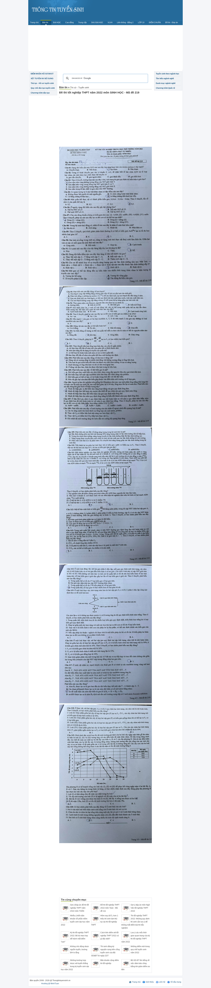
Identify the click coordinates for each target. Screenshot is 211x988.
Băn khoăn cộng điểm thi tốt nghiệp (109, 961)
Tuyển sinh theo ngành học (167, 74)
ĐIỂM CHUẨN (155, 22)
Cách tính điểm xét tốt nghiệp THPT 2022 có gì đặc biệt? (109, 935)
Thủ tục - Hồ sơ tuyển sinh (42, 83)
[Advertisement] (105, 48)
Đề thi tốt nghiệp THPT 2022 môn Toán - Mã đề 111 (109, 908)
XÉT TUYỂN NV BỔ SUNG (42, 78)
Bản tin (45, 22)
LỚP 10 (141, 22)
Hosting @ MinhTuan (50, 983)
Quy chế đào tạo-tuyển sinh (43, 88)
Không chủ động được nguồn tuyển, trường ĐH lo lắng (79, 949)
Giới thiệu (150, 982)
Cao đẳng (69, 22)
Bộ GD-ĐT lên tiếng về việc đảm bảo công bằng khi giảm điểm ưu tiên (135, 965)
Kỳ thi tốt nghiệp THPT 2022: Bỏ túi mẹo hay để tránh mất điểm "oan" (75, 937)
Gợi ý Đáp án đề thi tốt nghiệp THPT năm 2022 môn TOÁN (79, 908)
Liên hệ (162, 982)
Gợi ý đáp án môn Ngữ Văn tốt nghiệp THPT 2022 (140, 908)
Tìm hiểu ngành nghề (165, 78)
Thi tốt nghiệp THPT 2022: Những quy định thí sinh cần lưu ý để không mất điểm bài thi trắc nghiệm (135, 922)
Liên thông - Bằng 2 (125, 22)
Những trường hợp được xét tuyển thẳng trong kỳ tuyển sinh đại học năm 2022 (75, 965)
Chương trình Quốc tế (165, 88)
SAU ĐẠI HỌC (97, 22)
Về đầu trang (175, 982)
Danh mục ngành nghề (165, 83)
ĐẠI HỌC (57, 22)
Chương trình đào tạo (40, 93)
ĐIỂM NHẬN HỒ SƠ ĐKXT (42, 74)
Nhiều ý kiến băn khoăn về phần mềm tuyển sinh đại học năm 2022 (75, 920)
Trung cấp (82, 22)
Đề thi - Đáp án (171, 22)
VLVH (110, 22)
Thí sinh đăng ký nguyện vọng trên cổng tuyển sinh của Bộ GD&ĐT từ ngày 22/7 (105, 951)
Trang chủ (34, 22)
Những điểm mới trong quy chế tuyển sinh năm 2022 (140, 949)
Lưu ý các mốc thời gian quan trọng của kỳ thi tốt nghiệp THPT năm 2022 (135, 937)
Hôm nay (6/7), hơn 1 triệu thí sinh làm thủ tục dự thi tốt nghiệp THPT (104, 920)
